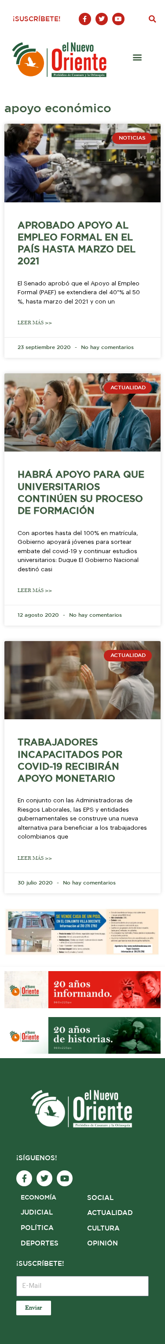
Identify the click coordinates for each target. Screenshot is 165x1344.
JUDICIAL (37, 1212)
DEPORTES (40, 1243)
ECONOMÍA (38, 1197)
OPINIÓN (102, 1243)
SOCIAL (100, 1198)
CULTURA (103, 1228)
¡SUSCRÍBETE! (37, 19)
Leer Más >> (35, 323)
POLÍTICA (37, 1228)
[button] (152, 19)
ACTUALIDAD (110, 1213)
